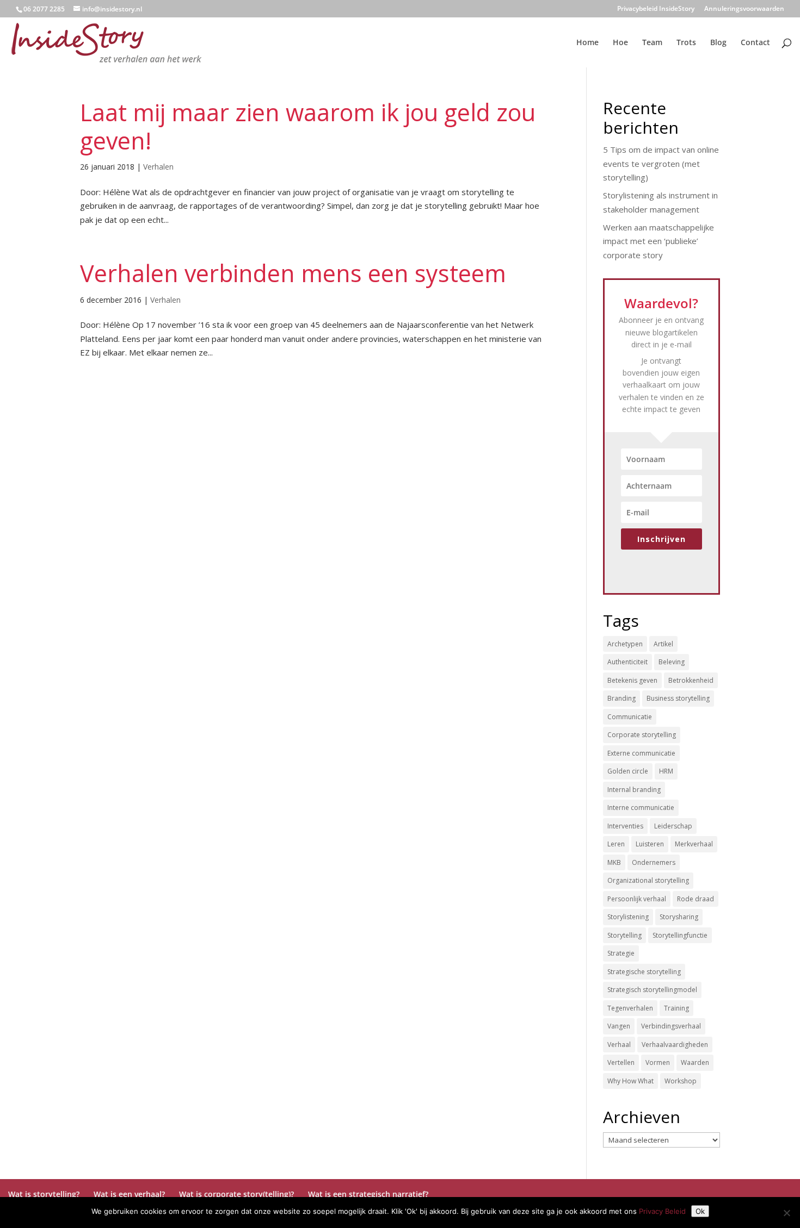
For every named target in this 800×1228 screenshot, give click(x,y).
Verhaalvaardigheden (675, 1044)
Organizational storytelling (648, 880)
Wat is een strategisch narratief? (368, 1194)
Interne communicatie (640, 807)
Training (676, 1008)
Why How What (630, 1081)
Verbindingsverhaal (671, 1026)
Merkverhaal (694, 844)
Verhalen (158, 166)
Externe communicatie (641, 753)
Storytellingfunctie (680, 935)
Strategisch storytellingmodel (652, 989)
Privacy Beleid (662, 1211)
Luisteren (650, 844)
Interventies (625, 826)
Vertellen (621, 1062)
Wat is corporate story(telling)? (236, 1194)
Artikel (663, 644)
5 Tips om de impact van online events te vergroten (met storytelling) (661, 163)
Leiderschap (673, 826)
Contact (755, 43)
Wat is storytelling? (43, 1194)
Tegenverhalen (630, 1008)
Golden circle (627, 771)
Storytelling (624, 935)
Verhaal (619, 1044)
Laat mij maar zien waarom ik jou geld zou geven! (308, 126)
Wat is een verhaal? (129, 1194)
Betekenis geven (632, 680)
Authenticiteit (627, 661)
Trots (686, 43)
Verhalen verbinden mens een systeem (293, 273)
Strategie (621, 953)
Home (587, 43)
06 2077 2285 (44, 9)
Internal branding (634, 789)
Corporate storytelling (641, 734)
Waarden (695, 1062)
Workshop (680, 1081)
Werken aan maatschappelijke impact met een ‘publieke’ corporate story (658, 241)
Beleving (672, 661)
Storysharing (679, 916)
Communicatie (629, 716)
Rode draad (695, 898)
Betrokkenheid (690, 680)
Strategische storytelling (644, 971)
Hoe (620, 43)
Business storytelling (678, 698)
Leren (616, 844)
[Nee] (786, 1212)
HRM (666, 771)
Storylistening (628, 916)
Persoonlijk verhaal (636, 898)
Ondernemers (653, 862)
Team (652, 43)
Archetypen (625, 644)
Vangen (618, 1026)
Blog (718, 43)
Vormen (657, 1062)
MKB (614, 862)
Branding (621, 698)
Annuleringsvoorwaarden (744, 9)
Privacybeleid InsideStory (655, 9)
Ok (700, 1211)
